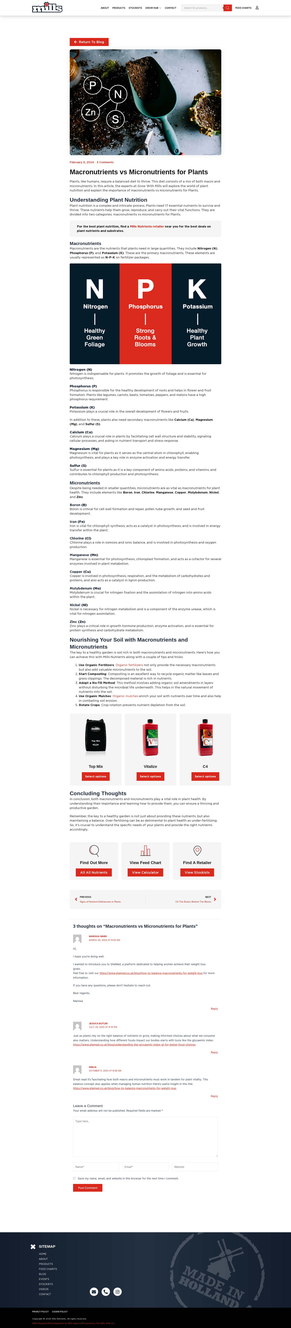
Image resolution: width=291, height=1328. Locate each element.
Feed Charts (48, 1269)
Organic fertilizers (129, 665)
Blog (42, 1274)
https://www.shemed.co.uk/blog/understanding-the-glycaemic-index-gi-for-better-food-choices (134, 1044)
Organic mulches (125, 696)
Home (42, 1254)
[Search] (227, 8)
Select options (95, 776)
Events (44, 1279)
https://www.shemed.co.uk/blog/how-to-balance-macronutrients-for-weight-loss (151, 973)
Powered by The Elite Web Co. (99, 1323)
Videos (43, 1289)
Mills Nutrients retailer (147, 226)
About (43, 1259)
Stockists (46, 1284)
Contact (45, 1294)
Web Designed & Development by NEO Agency (56, 1323)
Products (46, 1264)
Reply (214, 1008)
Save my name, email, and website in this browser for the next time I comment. (128, 1178)
